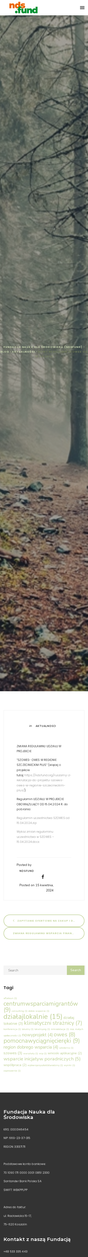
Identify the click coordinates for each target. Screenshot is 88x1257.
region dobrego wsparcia (31, 1047)
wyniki (69, 1065)
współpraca (15, 1065)
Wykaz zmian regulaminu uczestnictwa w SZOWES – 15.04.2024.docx (35, 837)
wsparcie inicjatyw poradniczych (42, 1058)
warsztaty (30, 1053)
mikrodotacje (60, 1029)
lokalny (28, 1029)
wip (43, 1053)
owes (64, 1034)
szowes (13, 1053)
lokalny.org (42, 1029)
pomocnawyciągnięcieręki (42, 1041)
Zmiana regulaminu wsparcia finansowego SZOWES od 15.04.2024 (48, 933)
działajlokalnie (33, 1016)
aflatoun (10, 998)
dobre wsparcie (38, 1011)
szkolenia (66, 1048)
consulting (19, 1011)
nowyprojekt (37, 1035)
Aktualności (46, 726)
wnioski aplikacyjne (65, 1053)
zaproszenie (12, 1070)
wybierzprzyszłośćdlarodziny (45, 1065)
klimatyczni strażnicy (53, 1023)
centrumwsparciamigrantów (41, 1007)
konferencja (12, 1029)
